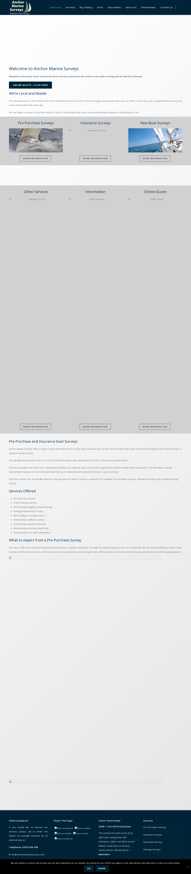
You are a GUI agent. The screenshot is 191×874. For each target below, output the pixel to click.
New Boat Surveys (152, 841)
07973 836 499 (30, 847)
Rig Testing (86, 7)
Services (70, 7)
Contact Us (166, 7)
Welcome (55, 7)
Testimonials (148, 7)
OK (89, 868)
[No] (187, 866)
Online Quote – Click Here (30, 85)
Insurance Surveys (152, 834)
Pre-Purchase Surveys (154, 827)
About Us (130, 7)
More (101, 868)
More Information (35, 158)
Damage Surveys (152, 849)
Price (100, 7)
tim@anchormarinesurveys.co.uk (27, 854)
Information (114, 7)
